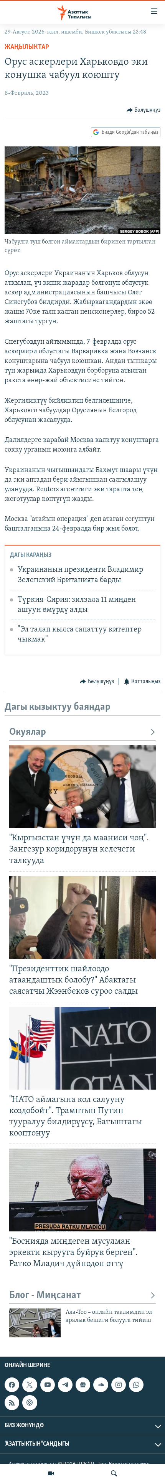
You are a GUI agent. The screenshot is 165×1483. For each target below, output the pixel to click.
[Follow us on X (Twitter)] (29, 1384)
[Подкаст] (29, 1402)
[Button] (144, 110)
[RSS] (12, 1402)
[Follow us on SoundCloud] (100, 1384)
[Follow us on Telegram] (65, 1384)
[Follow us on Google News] (83, 1384)
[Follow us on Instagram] (118, 1384)
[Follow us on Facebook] (12, 1384)
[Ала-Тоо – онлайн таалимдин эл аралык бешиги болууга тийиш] (35, 1322)
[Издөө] (113, 1473)
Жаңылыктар (27, 47)
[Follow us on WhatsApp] (136, 1384)
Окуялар (27, 732)
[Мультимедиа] (51, 1473)
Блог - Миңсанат (45, 1295)
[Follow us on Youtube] (47, 1384)
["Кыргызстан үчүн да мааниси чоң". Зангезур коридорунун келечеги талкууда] (82, 786)
